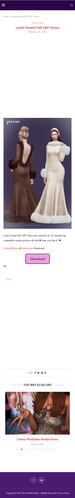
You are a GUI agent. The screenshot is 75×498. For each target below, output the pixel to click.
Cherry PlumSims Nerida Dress (37, 439)
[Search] (71, 5)
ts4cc (9, 279)
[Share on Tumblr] (45, 373)
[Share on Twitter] (38, 373)
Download (37, 259)
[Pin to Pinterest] (42, 373)
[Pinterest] (41, 480)
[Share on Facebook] (35, 373)
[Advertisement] (37, 75)
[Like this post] (31, 373)
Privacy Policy (63, 493)
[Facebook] (33, 480)
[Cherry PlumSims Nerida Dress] (37, 413)
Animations (27, 248)
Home (6, 16)
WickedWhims (10, 248)
